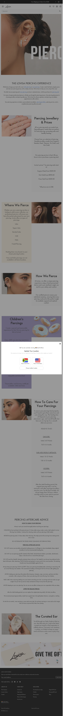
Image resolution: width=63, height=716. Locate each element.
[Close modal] (60, 344)
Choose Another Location (31, 368)
